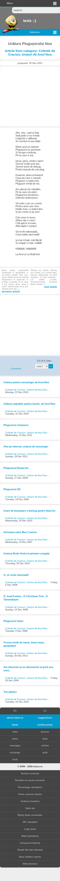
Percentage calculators (30, 787)
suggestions (45, 718)
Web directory (30, 864)
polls (45, 752)
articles (45, 745)
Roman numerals (30, 773)
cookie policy (45, 724)
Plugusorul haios (13, 621)
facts (45, 738)
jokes (15, 738)
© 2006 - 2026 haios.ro (30, 766)
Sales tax (30, 808)
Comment (16, 368)
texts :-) (23, 21)
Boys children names (30, 857)
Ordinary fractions (30, 801)
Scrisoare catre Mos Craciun (20, 532)
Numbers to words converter (30, 780)
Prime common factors (30, 794)
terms (15, 724)
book (15, 759)
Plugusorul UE (12, 489)
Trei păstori (10, 691)
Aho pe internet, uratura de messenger (26, 446)
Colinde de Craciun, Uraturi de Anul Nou (26, 390)
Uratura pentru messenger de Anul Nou (26, 382)
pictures (45, 731)
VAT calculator (30, 822)
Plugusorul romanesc (16, 425)
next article (43, 278)
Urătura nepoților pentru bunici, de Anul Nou (29, 403)
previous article (15, 281)
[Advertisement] (30, 96)
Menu (10, 3)
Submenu (35, 32)
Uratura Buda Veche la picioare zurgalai (27, 553)
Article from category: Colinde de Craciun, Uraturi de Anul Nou (30, 52)
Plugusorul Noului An (16, 468)
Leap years (30, 829)
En (45, 711)
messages (15, 745)
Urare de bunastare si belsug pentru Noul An (29, 510)
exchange (15, 752)
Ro (15, 711)
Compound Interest (30, 843)
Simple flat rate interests (30, 850)
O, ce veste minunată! (16, 574)
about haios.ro (15, 718)
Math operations (30, 836)
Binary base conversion (30, 815)
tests (15, 731)
